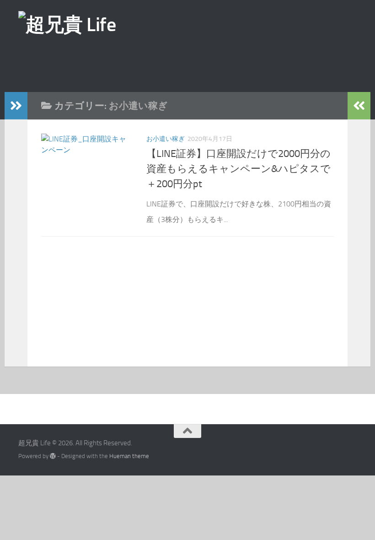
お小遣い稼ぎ (165, 139)
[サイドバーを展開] (16, 105)
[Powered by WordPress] (53, 456)
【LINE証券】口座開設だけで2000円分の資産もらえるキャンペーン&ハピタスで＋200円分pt (238, 169)
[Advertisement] (203, 63)
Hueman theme (129, 456)
